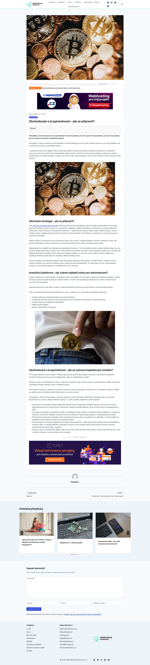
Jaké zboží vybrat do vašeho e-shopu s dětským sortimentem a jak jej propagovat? (37, 542)
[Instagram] (108, 6)
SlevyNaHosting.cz (67, 641)
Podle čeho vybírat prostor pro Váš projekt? (108, 494)
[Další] (128, 533)
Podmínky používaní (33, 644)
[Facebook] (108, 2)
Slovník (96, 2)
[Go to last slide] (22, 533)
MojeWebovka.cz (66, 638)
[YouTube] (115, 2)
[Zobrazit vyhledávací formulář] (122, 4)
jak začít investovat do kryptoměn (45, 226)
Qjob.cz (31, 494)
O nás (28, 629)
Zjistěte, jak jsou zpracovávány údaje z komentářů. (82, 614)
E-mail (63, 603)
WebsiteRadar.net (66, 632)
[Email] (105, 659)
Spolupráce (33, 117)
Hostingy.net (64, 635)
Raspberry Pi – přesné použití (71, 543)
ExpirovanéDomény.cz (68, 648)
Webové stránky (99, 603)
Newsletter (88, 2)
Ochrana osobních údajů (35, 648)
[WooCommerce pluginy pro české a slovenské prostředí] (75, 453)
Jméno (30, 603)
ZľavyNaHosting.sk (67, 644)
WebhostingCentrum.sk (68, 629)
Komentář (31, 578)
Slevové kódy (73, 7)
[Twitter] (111, 2)
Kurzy (28, 632)
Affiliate (29, 641)
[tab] (71, 554)
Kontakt (29, 651)
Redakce (75, 482)
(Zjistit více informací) (103, 83)
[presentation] (36, 524)
